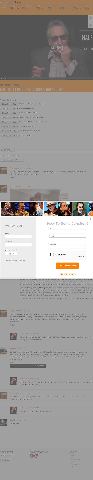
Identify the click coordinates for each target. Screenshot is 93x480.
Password (8, 242)
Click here (22, 260)
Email (7, 234)
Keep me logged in (12, 250)
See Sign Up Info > (68, 274)
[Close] (90, 219)
